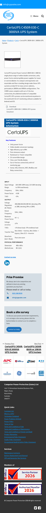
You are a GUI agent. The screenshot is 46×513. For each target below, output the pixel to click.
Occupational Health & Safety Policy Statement (20, 442)
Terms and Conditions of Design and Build (18, 432)
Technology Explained (11, 416)
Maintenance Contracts (12, 453)
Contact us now (10, 257)
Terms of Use (8, 424)
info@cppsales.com (12, 4)
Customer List (9, 411)
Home (4, 40)
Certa (17, 40)
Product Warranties (10, 434)
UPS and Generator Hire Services (15, 458)
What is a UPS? (9, 414)
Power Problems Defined (12, 419)
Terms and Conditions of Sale (14, 427)
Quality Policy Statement (12, 440)
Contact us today (14, 329)
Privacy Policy (8, 421)
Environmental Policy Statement (15, 437)
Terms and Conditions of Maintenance (17, 429)
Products (10, 40)
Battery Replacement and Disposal (15, 456)
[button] (23, 109)
